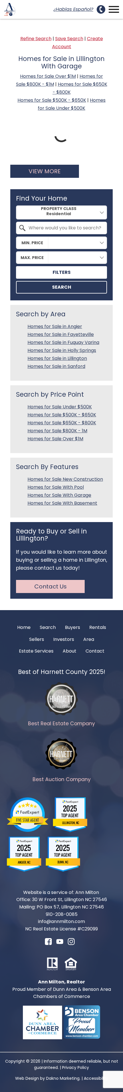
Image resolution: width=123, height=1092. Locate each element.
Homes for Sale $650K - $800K (61, 422)
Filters (62, 272)
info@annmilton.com (61, 921)
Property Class (58, 208)
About (69, 651)
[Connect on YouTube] (59, 943)
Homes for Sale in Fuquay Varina (63, 342)
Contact (95, 651)
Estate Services (36, 651)
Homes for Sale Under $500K (59, 407)
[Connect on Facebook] (48, 943)
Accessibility (96, 1078)
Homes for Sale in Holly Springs (61, 350)
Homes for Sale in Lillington (57, 358)
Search (61, 287)
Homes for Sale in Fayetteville (60, 334)
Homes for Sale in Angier (54, 326)
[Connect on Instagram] (71, 943)
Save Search (69, 38)
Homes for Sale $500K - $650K (51, 100)
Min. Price (32, 242)
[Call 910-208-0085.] (101, 9)
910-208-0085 (62, 914)
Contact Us (50, 586)
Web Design (27, 1078)
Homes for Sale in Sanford (56, 366)
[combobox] (61, 212)
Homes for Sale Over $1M (48, 76)
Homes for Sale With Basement (62, 503)
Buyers (72, 627)
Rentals (97, 627)
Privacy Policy (75, 1067)
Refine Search (35, 38)
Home (24, 627)
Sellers (36, 639)
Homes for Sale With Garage (59, 495)
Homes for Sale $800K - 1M (57, 430)
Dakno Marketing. (63, 1078)
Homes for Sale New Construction (65, 479)
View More (45, 171)
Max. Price (32, 257)
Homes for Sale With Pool (55, 487)
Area (88, 639)
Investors (63, 639)
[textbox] (65, 228)
